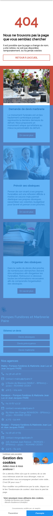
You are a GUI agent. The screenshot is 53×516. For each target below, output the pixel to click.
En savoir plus (28, 136)
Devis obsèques (26, 337)
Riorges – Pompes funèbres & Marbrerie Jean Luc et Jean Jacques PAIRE (26, 426)
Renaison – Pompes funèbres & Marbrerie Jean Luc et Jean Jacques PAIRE (25, 396)
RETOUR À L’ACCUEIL (26, 57)
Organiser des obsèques (26, 262)
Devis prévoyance (26, 343)
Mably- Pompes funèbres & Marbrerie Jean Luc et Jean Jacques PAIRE (26, 367)
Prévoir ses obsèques (26, 185)
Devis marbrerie (26, 350)
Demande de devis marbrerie (26, 108)
